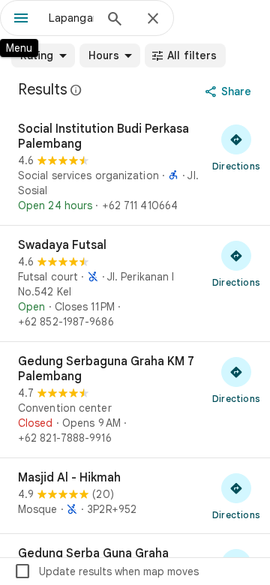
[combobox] (71, 18)
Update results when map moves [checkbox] (106, 571)
